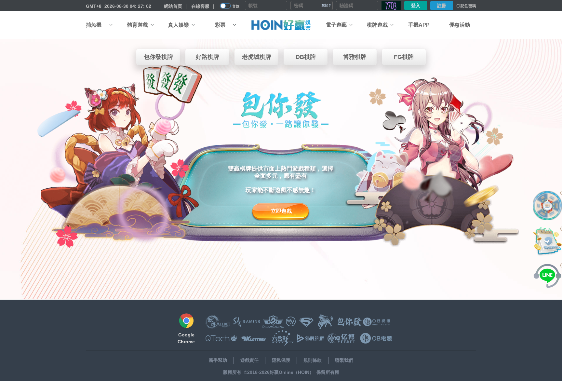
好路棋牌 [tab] (207, 57)
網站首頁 (173, 6)
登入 (415, 5)
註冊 (441, 5)
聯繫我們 (344, 360)
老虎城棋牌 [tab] (256, 57)
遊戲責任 (249, 360)
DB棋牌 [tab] (306, 57)
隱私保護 (281, 360)
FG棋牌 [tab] (404, 57)
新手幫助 (218, 360)
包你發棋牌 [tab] (158, 57)
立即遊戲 (281, 211)
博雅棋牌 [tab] (355, 57)
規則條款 (312, 360)
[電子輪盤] (547, 205)
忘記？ (326, 5)
